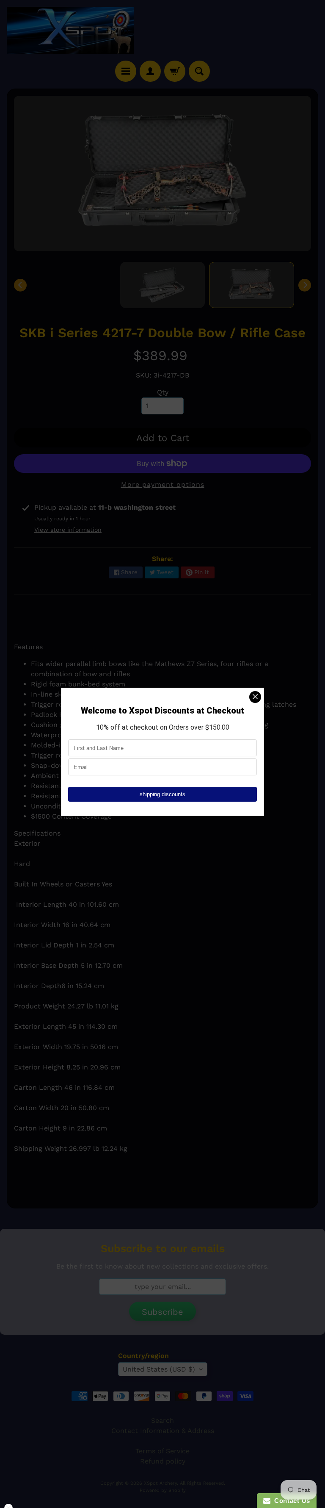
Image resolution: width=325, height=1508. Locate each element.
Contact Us (290, 1500)
